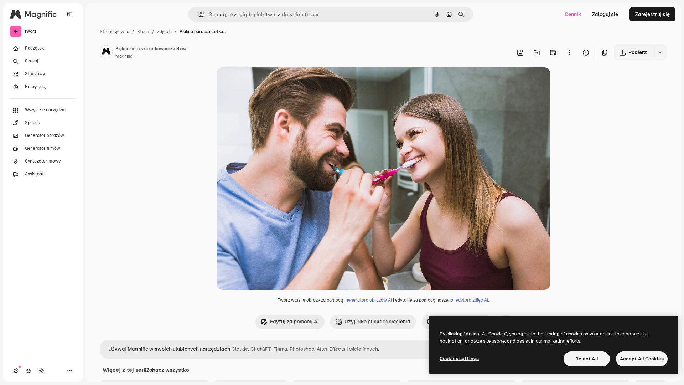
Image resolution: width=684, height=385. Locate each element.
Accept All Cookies (642, 359)
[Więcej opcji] (569, 52)
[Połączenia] (15, 370)
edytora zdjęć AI (472, 300)
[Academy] (28, 370)
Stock (143, 32)
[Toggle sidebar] (70, 14)
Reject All (586, 359)
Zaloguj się (605, 14)
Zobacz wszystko (167, 370)
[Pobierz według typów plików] (660, 52)
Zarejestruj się (652, 14)
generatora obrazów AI (369, 300)
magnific (124, 56)
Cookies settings (459, 358)
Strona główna (114, 32)
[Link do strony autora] (106, 52)
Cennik (573, 14)
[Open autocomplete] (198, 14)
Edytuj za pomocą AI (294, 321)
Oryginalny (265, 81)
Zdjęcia (164, 32)
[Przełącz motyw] (41, 370)
